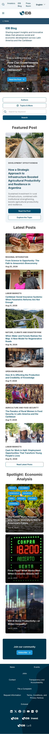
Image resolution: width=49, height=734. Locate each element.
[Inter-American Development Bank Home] (25, 13)
